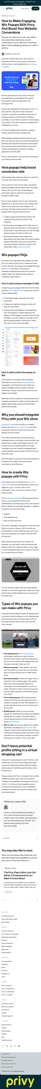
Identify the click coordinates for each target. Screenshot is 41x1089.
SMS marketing (7, 946)
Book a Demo (25, 8)
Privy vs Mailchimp (8, 989)
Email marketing (7, 943)
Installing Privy (7, 425)
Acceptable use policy (7, 1060)
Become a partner (8, 1007)
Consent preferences (7, 1067)
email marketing (28, 382)
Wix (8, 784)
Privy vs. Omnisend (8, 992)
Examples (5, 964)
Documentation (7, 961)
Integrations (6, 974)
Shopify (4, 1028)
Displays (4, 940)
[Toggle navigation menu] (3, 8)
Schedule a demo (8, 1004)
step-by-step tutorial (21, 427)
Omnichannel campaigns (10, 934)
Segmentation (6, 952)
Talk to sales (6, 922)
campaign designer (14, 498)
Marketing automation (9, 937)
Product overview (8, 931)
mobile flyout (14, 722)
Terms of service (6, 1054)
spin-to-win (28, 728)
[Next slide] (37, 899)
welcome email (24, 247)
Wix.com (7, 269)
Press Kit (4, 970)
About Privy (5, 1010)
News (3, 967)
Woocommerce (7, 1040)
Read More (9, 892)
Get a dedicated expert (9, 919)
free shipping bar (26, 654)
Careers (4, 1013)
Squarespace (6, 1031)
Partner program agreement (9, 1063)
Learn (3, 977)
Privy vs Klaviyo (7, 985)
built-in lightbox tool (15, 290)
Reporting (5, 949)
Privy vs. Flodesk (7, 995)
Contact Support (7, 1016)
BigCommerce (7, 1025)
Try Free (35, 8)
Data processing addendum (9, 1057)
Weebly (4, 1034)
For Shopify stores (8, 916)
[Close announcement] (39, 3)
